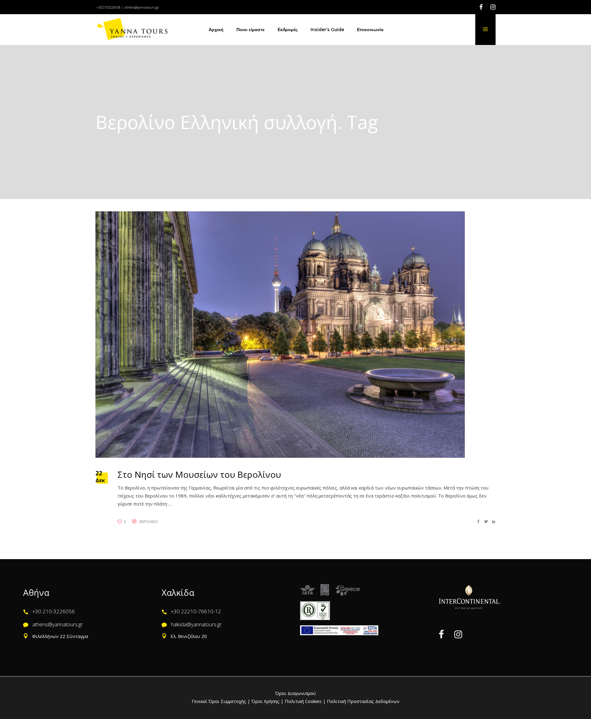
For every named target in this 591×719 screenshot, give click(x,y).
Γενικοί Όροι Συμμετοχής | (221, 701)
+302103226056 (108, 7)
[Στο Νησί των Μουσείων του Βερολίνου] (280, 334)
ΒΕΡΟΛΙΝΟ (148, 521)
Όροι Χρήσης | (267, 701)
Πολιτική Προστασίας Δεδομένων (363, 701)
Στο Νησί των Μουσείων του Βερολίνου (199, 474)
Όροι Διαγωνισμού (295, 693)
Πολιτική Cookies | (304, 701)
